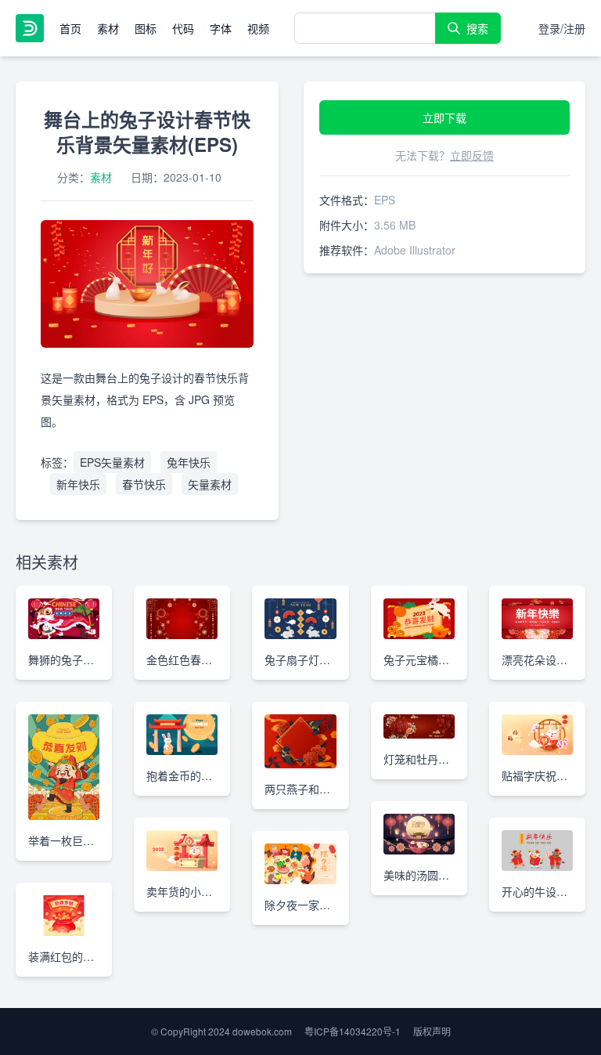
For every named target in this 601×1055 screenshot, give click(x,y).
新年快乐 (78, 484)
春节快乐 (144, 484)
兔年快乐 (189, 462)
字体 (221, 28)
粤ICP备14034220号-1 (352, 1031)
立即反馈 (472, 155)
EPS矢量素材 (112, 462)
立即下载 (444, 117)
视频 (258, 28)
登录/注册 (561, 28)
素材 (108, 28)
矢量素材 (210, 484)
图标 (146, 28)
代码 (183, 28)
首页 (70, 28)
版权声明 (432, 1031)
